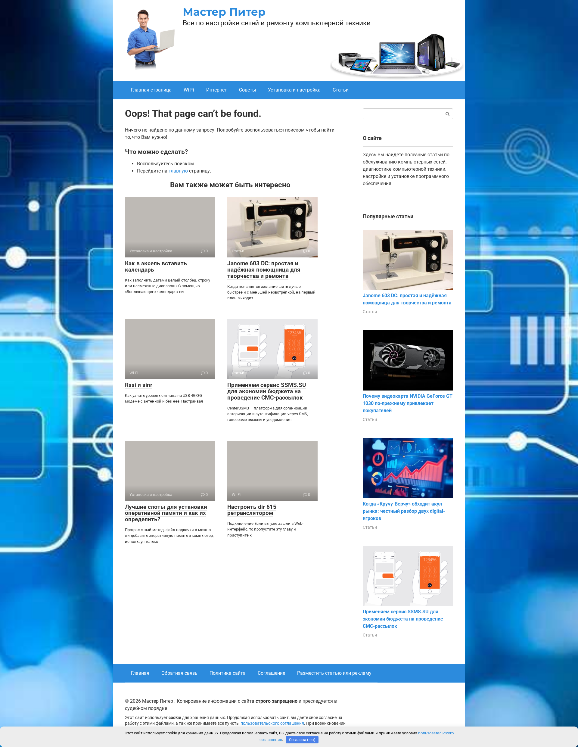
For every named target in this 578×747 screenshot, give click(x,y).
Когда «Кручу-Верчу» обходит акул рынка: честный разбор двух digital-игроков (404, 511)
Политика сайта (228, 673)
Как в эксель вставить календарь (156, 266)
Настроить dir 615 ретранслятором (251, 510)
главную (178, 171)
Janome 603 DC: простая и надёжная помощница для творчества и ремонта (263, 269)
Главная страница (151, 90)
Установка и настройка (294, 90)
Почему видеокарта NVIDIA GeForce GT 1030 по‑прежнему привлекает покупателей (407, 403)
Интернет (216, 90)
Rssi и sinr (138, 384)
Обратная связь (179, 673)
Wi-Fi (189, 90)
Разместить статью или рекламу (334, 673)
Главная (140, 673)
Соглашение (271, 673)
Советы (247, 90)
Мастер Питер (224, 11)
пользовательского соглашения (272, 723)
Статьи (341, 90)
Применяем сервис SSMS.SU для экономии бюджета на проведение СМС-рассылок (266, 391)
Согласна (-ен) (302, 739)
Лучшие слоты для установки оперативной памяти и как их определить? (166, 513)
